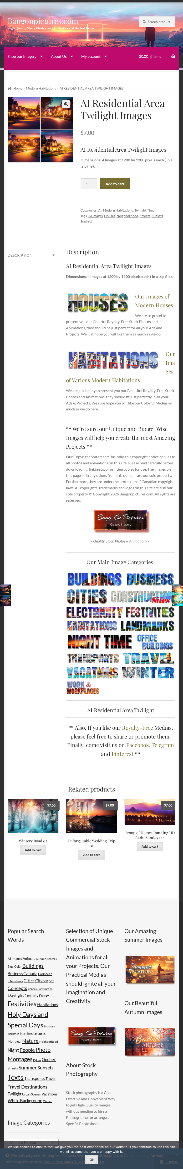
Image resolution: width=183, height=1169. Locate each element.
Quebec (49, 1059)
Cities (29, 980)
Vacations (49, 1094)
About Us (59, 56)
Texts (16, 1077)
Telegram (163, 745)
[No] (177, 1155)
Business (15, 973)
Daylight (16, 995)
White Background (25, 1100)
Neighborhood (127, 216)
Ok (92, 1160)
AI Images (95, 216)
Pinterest (122, 753)
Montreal (14, 1041)
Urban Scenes (31, 1094)
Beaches (52, 958)
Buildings (33, 965)
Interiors (26, 1033)
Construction (44, 988)
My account (91, 56)
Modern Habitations (41, 88)
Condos (32, 988)
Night (13, 1050)
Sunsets (157, 216)
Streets (145, 216)
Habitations (47, 1004)
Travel (51, 1078)
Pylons (37, 1060)
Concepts (17, 988)
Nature (30, 1040)
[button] (66, 104)
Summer (28, 1067)
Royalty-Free (137, 727)
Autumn (41, 959)
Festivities (22, 1004)
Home (17, 88)
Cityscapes (44, 980)
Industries (13, 1033)
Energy (44, 996)
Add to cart (115, 183)
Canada (30, 973)
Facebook (137, 745)
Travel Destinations (27, 1086)
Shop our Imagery (22, 56)
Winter (47, 1101)
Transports (34, 1078)
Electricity (31, 996)
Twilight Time (144, 210)
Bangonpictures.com (43, 21)
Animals (29, 958)
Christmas (15, 981)
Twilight (86, 221)
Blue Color (15, 966)
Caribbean (45, 974)
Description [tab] (20, 255)
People (27, 1050)
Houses (109, 216)
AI (100, 210)
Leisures (39, 1033)
